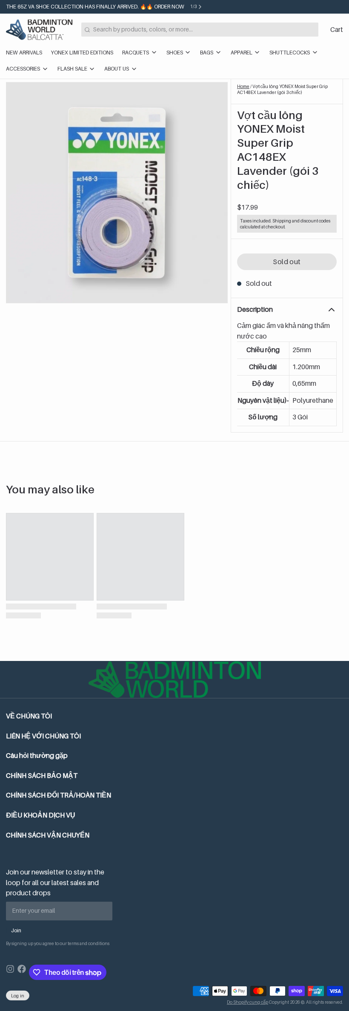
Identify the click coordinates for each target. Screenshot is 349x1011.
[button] (287, 262)
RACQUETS (135, 52)
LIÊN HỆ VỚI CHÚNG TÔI (43, 736)
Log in (18, 995)
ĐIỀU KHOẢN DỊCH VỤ (40, 815)
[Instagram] (10, 972)
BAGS (206, 52)
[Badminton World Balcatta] (39, 30)
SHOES (174, 52)
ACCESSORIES (23, 69)
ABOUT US (116, 69)
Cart (336, 30)
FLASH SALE (72, 69)
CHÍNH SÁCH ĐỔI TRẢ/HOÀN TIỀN (58, 795)
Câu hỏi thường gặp (37, 756)
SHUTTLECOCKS (289, 52)
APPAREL (241, 52)
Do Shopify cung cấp (247, 1002)
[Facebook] (21, 972)
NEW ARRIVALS (24, 52)
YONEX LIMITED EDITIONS (82, 52)
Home (243, 86)
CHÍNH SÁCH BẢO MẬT (41, 776)
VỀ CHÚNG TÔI (29, 716)
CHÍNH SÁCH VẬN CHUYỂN (47, 835)
